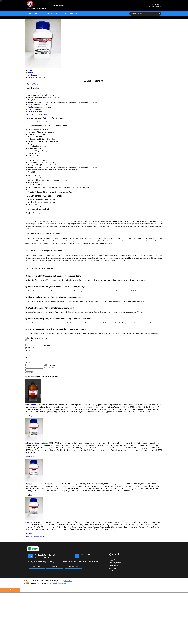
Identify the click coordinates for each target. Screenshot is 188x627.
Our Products (61, 13)
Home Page (33, 13)
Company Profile (47, 13)
